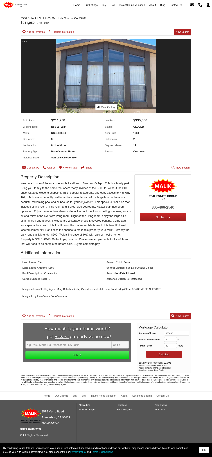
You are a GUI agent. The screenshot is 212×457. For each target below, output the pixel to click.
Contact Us (33, 167)
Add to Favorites (36, 32)
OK (204, 450)
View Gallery (108, 107)
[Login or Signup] (208, 4)
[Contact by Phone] (200, 4)
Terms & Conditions (102, 452)
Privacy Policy (78, 452)
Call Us (51, 167)
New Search (182, 32)
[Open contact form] (192, 4)
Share (89, 167)
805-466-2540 (163, 207)
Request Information (63, 32)
